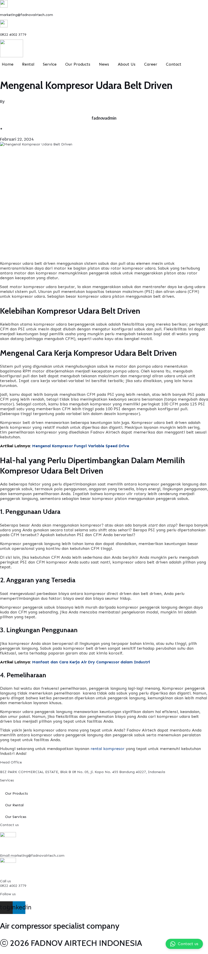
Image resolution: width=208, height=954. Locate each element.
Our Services (15, 816)
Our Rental (14, 805)
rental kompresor (108, 748)
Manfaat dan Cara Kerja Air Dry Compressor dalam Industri (91, 662)
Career (150, 64)
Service (50, 64)
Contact (173, 64)
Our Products (77, 64)
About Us (126, 64)
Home (7, 64)
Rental (28, 64)
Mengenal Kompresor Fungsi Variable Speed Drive (80, 445)
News (104, 64)
